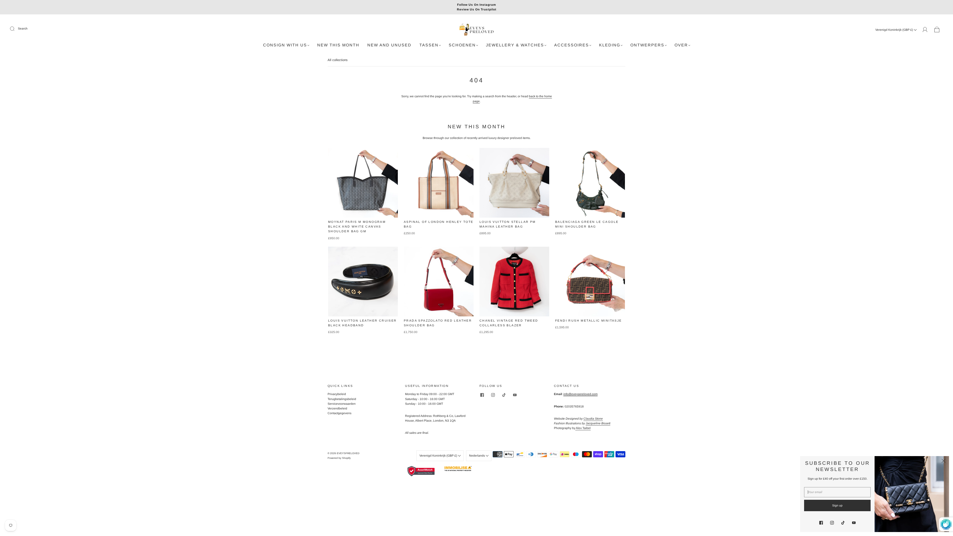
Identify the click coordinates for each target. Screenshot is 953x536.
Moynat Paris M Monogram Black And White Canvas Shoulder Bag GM (357, 226)
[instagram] (492, 394)
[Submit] (15, 28)
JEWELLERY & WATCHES (515, 45)
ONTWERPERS (647, 45)
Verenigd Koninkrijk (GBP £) (894, 30)
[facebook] (481, 394)
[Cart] (937, 30)
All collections (338, 60)
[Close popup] (943, 461)
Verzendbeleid (337, 408)
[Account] (925, 29)
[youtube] (514, 394)
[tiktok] (503, 394)
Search (23, 28)
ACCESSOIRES (571, 45)
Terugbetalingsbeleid (342, 399)
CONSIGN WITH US (285, 45)
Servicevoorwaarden (342, 403)
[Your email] (837, 492)
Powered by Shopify (339, 458)
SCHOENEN (462, 45)
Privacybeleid (337, 394)
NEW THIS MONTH (338, 45)
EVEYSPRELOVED (348, 453)
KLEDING (609, 45)
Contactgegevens (339, 413)
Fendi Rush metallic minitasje (588, 320)
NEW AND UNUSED (389, 45)
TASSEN (429, 45)
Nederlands (477, 455)
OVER (681, 45)
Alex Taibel (583, 428)
